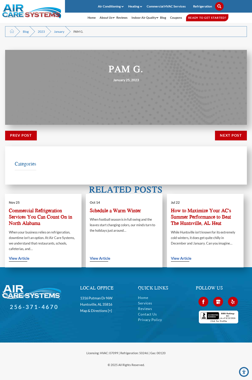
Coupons (176, 17)
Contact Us (147, 314)
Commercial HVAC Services (166, 6)
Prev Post (21, 135)
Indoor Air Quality (144, 17)
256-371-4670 (34, 306)
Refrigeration (202, 6)
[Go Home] (12, 32)
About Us (106, 17)
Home (92, 17)
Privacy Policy (150, 319)
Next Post (231, 135)
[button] (244, 372)
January (59, 31)
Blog (163, 17)
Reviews (122, 17)
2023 (41, 31)
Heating (133, 6)
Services (145, 303)
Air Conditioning (109, 6)
